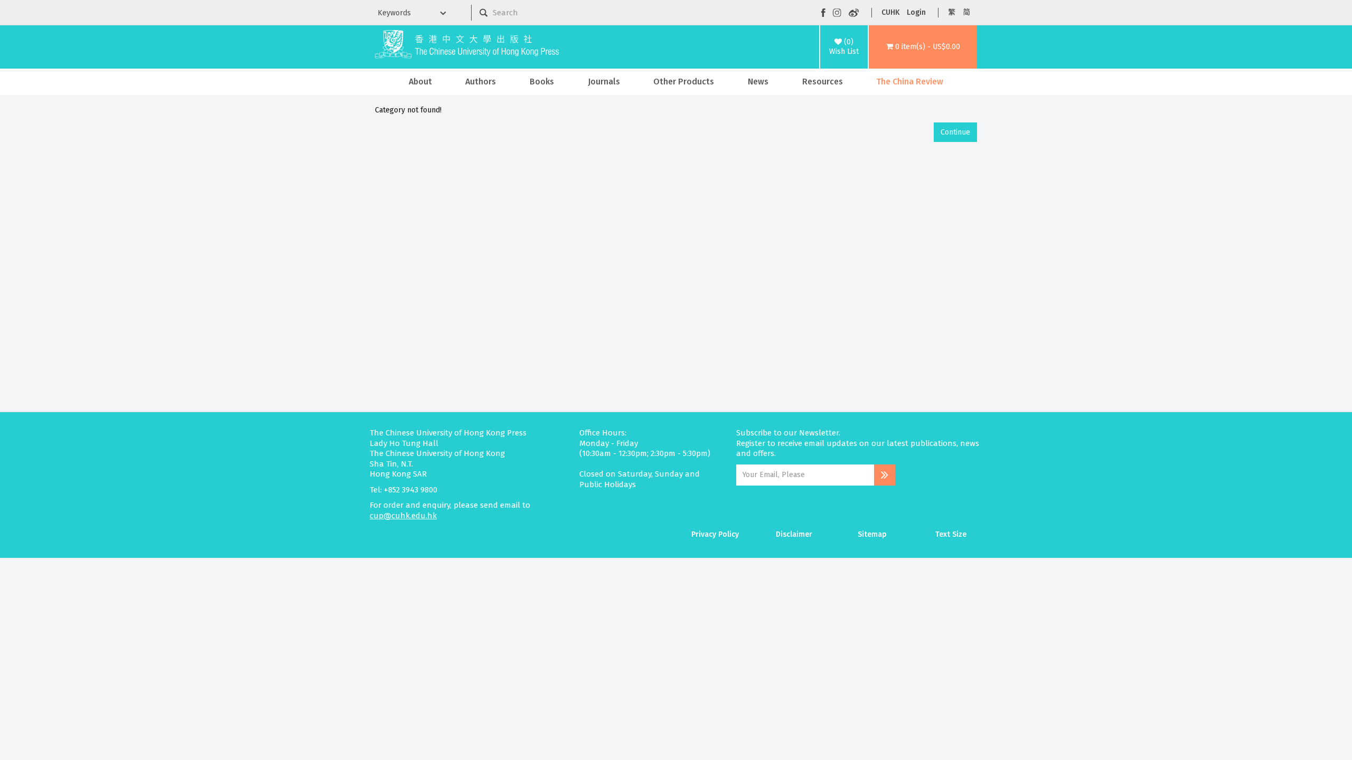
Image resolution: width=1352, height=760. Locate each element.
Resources (822, 82)
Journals (604, 82)
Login (916, 12)
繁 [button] (951, 12)
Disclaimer (794, 534)
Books (542, 82)
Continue (955, 132)
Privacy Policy (715, 534)
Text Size (950, 534)
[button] (923, 47)
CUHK (890, 12)
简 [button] (966, 12)
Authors (480, 82)
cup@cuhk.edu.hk (403, 515)
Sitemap (872, 534)
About (420, 82)
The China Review (909, 82)
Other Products (683, 82)
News (758, 82)
